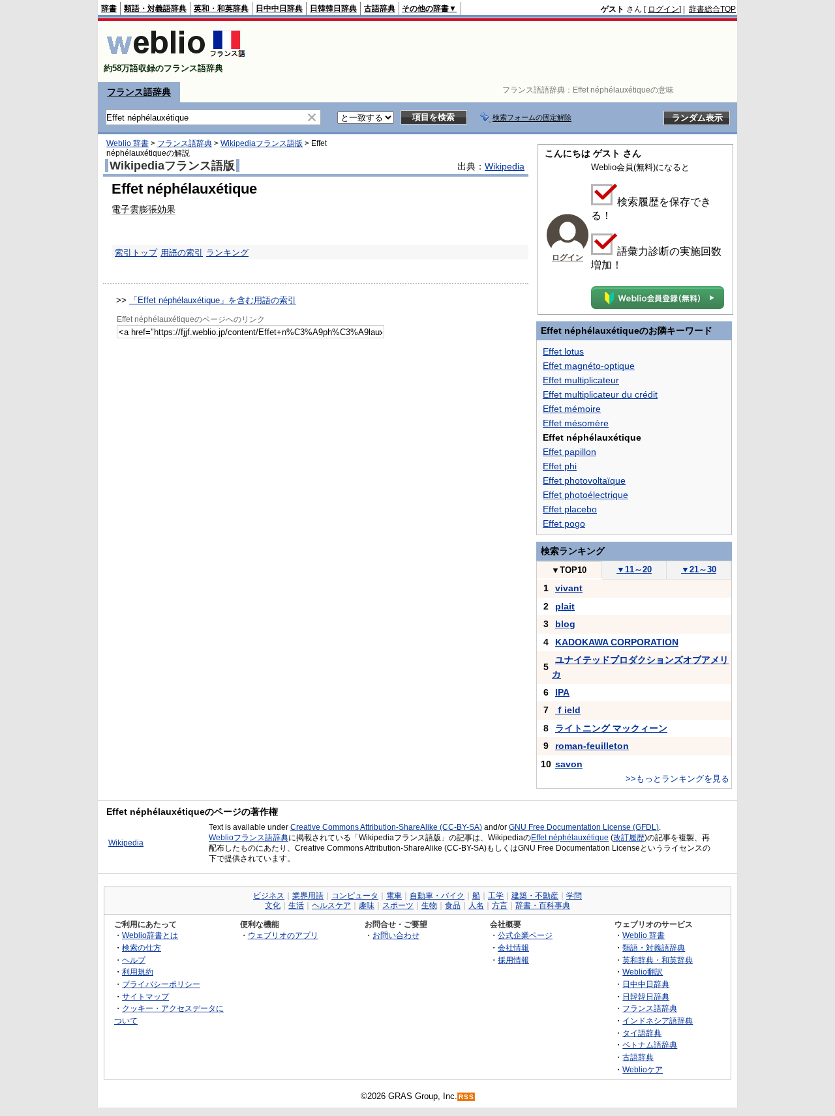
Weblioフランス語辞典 (248, 837)
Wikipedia (504, 166)
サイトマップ (145, 996)
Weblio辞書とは (150, 935)
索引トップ (136, 252)
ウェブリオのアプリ (283, 935)
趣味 (366, 905)
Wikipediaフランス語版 (261, 143)
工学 (496, 896)
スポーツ (398, 905)
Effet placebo (570, 509)
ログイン (663, 9)
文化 (273, 905)
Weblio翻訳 (642, 971)
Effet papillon (569, 452)
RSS (466, 1096)
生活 (296, 905)
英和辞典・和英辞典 (657, 960)
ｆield (568, 710)
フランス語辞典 (139, 92)
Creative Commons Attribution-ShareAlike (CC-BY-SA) (386, 827)
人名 (476, 905)
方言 (500, 905)
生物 (429, 905)
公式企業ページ (525, 935)
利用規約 (137, 971)
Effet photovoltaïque (584, 480)
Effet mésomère (576, 423)
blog (565, 624)
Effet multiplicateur (581, 380)
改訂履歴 (629, 837)
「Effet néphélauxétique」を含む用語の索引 (212, 300)
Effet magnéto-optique (589, 365)
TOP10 (568, 570)
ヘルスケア (331, 905)
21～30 (698, 569)
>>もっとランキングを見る (677, 779)
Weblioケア (642, 1069)
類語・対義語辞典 (155, 8)
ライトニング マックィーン (611, 728)
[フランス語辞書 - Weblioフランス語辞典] (176, 57)
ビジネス (268, 896)
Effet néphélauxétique (570, 837)
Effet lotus (563, 351)
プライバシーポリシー (161, 984)
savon (569, 764)
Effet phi (560, 466)
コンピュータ (354, 896)
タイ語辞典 (641, 1033)
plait (565, 606)
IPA (562, 692)
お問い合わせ (395, 935)
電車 (394, 896)
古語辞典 (379, 8)
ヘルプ (133, 960)
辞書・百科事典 (542, 905)
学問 (574, 896)
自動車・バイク (437, 896)
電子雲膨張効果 (143, 209)
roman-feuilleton (592, 746)
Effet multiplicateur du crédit (600, 394)
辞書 (109, 8)
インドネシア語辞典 (657, 1020)
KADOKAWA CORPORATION (616, 642)
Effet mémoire (572, 409)
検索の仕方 (141, 947)
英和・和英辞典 (221, 8)
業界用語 (308, 896)
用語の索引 (181, 252)
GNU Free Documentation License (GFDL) (584, 827)
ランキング (227, 252)
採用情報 (513, 960)
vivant (569, 588)
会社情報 (513, 947)
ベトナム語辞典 (649, 1044)
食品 (453, 905)
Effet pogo (564, 523)
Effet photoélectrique (585, 495)
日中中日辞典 (279, 8)
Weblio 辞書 (127, 143)
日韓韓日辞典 (333, 8)
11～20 (634, 569)
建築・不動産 (534, 896)
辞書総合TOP (712, 9)
